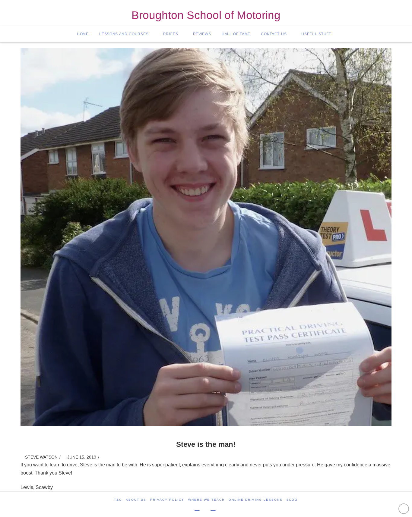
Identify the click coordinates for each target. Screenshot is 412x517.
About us (136, 499)
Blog (292, 499)
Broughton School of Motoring (206, 15)
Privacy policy (167, 499)
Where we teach (206, 499)
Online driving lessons (256, 499)
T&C (118, 499)
